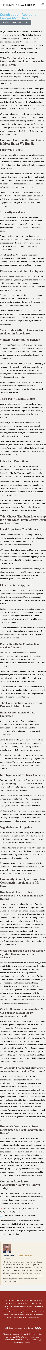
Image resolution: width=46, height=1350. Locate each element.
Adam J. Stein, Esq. (26, 1255)
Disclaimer (9, 1339)
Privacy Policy (34, 1337)
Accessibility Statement (23, 1342)
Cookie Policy (35, 1339)
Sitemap (24, 1337)
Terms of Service (21, 1339)
